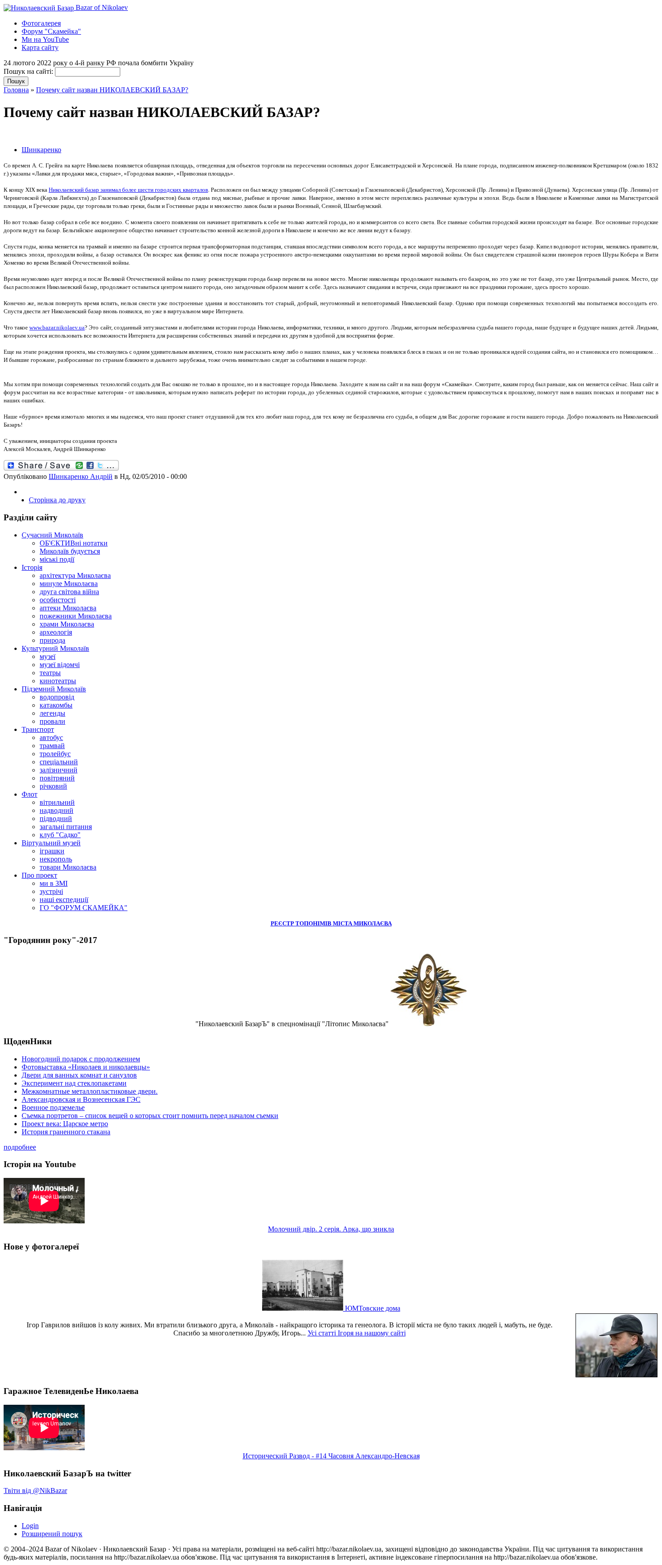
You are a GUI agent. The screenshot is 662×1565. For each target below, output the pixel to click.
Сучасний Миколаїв (52, 535)
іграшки (52, 851)
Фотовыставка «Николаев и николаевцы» (86, 1067)
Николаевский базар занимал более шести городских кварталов (128, 189)
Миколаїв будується (70, 551)
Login (30, 1525)
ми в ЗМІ (54, 883)
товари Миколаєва (68, 867)
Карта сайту (40, 47)
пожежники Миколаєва (76, 616)
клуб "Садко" (60, 835)
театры (50, 673)
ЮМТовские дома (371, 1308)
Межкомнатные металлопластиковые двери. (90, 1091)
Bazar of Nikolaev (101, 7)
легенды (52, 713)
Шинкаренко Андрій (81, 476)
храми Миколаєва (67, 624)
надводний (56, 810)
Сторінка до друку (57, 500)
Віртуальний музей (51, 843)
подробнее (20, 1147)
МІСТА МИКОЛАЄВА (362, 923)
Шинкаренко (41, 149)
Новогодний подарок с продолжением (81, 1059)
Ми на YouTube (45, 39)
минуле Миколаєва (69, 583)
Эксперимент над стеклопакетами (74, 1083)
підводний (56, 818)
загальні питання (66, 826)
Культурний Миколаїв (55, 648)
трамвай (52, 745)
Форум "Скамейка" (51, 31)
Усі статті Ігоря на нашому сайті (357, 1333)
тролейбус (55, 754)
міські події (57, 559)
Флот (29, 794)
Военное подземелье (53, 1107)
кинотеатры (58, 681)
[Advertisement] (109, 133)
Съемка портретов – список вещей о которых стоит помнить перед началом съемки (150, 1115)
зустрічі (51, 891)
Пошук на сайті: (29, 71)
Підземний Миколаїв (54, 689)
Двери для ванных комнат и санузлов (79, 1075)
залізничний (58, 770)
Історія (32, 567)
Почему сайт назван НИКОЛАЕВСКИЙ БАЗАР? (112, 90)
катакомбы (56, 705)
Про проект (39, 875)
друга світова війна (69, 591)
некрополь (56, 859)
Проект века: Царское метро (65, 1124)
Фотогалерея (41, 23)
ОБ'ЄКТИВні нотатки (74, 543)
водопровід (57, 697)
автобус (51, 737)
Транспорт (38, 729)
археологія (56, 632)
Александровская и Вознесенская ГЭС (81, 1099)
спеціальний (59, 762)
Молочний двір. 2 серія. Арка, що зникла (331, 1229)
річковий (53, 786)
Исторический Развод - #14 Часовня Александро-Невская (331, 1456)
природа (52, 640)
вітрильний (57, 802)
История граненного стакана (66, 1132)
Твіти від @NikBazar (35, 1490)
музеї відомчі (60, 664)
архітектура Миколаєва (75, 575)
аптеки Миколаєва (68, 608)
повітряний (57, 778)
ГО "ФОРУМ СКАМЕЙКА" (83, 907)
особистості (58, 600)
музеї (47, 656)
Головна (16, 90)
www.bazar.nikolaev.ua (57, 327)
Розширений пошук (52, 1534)
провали (52, 721)
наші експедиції (64, 899)
